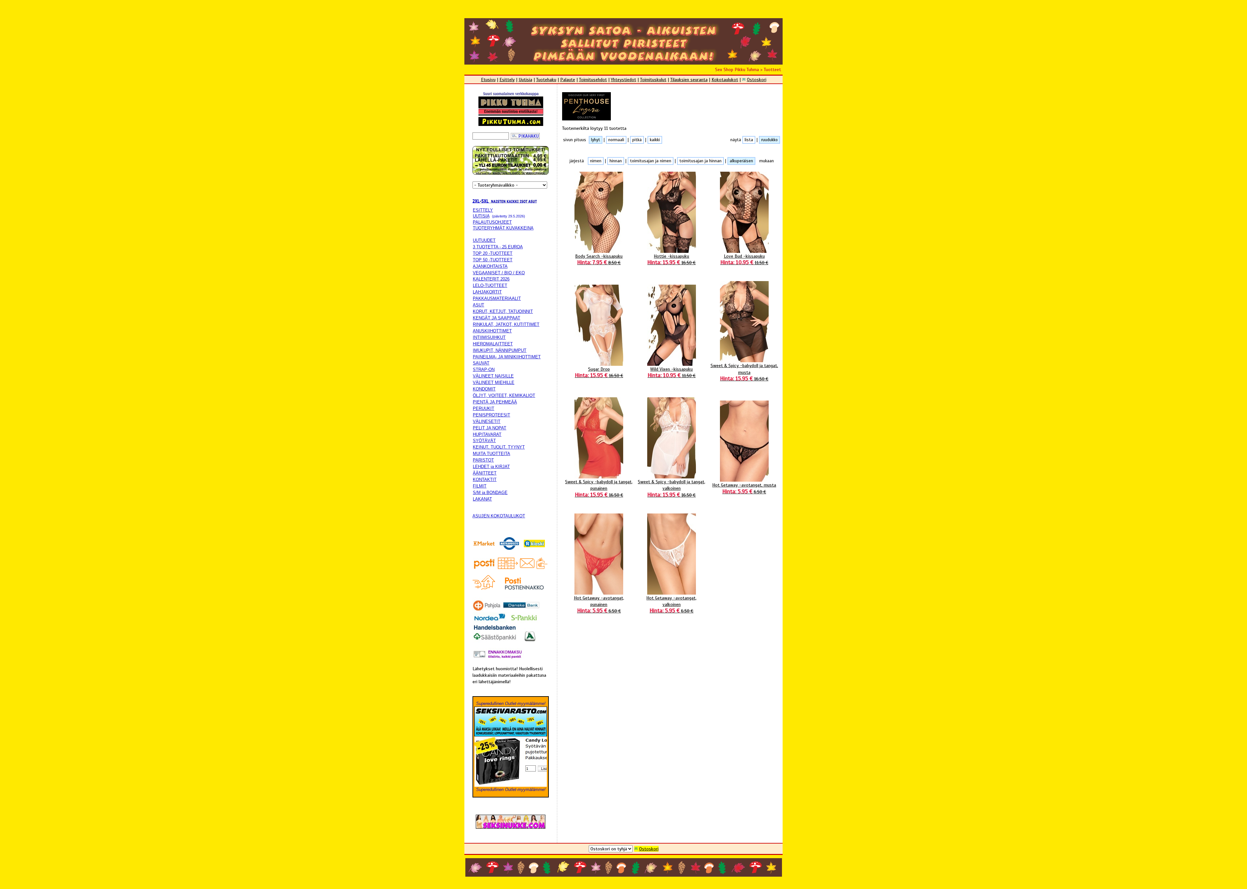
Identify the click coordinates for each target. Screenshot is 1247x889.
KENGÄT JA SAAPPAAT (496, 317)
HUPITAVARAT (487, 434)
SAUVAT (481, 363)
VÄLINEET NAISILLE (493, 376)
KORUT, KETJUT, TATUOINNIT (503, 311)
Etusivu (488, 79)
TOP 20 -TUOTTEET (492, 253)
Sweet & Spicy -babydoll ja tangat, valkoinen (671, 488)
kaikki (655, 139)
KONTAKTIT (485, 479)
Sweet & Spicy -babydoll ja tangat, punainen (599, 488)
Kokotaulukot (725, 79)
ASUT (478, 305)
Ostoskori (756, 79)
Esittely (507, 79)
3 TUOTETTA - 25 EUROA (498, 246)
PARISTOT (483, 460)
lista (749, 139)
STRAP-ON (484, 369)
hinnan (616, 161)
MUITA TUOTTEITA (491, 453)
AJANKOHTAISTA (490, 266)
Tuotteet (772, 69)
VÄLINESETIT (486, 421)
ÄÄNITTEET (485, 473)
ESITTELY (483, 210)
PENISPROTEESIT (491, 415)
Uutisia (525, 79)
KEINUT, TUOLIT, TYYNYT (499, 447)
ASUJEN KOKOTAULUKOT (498, 515)
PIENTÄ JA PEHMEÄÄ (495, 402)
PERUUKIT (483, 408)
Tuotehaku (546, 79)
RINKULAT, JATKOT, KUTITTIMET (506, 324)
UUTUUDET (484, 240)
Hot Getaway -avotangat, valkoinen (671, 604)
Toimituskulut (653, 79)
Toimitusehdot (593, 79)
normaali (616, 139)
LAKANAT (482, 499)
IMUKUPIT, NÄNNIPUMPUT (499, 350)
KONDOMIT (484, 389)
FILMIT (479, 486)
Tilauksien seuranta (689, 79)
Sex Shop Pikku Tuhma (737, 69)
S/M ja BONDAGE (490, 492)
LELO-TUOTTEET (490, 285)
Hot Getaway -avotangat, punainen (599, 604)
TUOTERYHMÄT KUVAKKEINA (503, 228)
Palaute (567, 79)
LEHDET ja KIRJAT (491, 466)
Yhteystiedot (623, 79)
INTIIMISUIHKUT (489, 337)
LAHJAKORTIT (487, 292)
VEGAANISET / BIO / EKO (499, 272)
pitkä (637, 139)
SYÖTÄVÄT (484, 440)
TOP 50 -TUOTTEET (492, 259)
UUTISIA (481, 216)
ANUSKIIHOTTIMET (492, 330)
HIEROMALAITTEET (493, 343)
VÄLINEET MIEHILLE (493, 382)
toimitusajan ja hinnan (700, 161)
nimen (595, 161)
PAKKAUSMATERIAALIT (497, 298)
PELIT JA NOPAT (489, 428)
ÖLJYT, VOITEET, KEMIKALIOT (504, 395)
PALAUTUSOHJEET (492, 222)
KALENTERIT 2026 (491, 279)
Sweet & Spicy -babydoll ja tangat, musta (744, 372)
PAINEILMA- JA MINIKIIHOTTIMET (507, 356)
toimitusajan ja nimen (650, 161)
